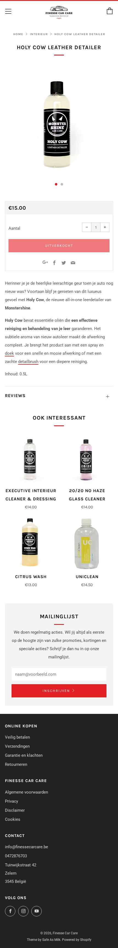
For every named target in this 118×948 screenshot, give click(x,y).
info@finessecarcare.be (26, 846)
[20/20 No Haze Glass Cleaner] (87, 457)
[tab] (56, 184)
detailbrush (28, 361)
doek (9, 353)
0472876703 (16, 855)
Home (18, 34)
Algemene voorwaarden (26, 792)
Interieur (39, 34)
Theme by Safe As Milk (43, 940)
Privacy (11, 801)
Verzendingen (17, 746)
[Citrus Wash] (31, 543)
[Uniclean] (87, 543)
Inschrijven (56, 691)
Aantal (14, 228)
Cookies (12, 819)
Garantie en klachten (24, 755)
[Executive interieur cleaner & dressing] (31, 457)
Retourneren (16, 764)
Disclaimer (15, 810)
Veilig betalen (17, 737)
